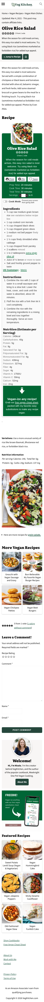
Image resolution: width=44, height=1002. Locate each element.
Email (5, 717)
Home (5, 13)
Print (11, 179)
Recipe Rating (8, 653)
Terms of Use (9, 978)
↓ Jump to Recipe (12, 56)
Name (5, 706)
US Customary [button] (11, 270)
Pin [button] (23, 179)
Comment (7, 663)
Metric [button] (24, 270)
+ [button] (26, 195)
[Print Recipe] (26, 57)
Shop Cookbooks (11, 940)
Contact (7, 963)
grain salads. (34, 535)
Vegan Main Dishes (33, 13)
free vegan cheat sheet (26, 402)
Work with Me (9, 959)
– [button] (20, 195)
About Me (22, 782)
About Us (7, 955)
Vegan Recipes (16, 13)
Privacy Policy (9, 974)
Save (35, 179)
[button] (3, 33)
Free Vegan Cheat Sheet (14, 944)
